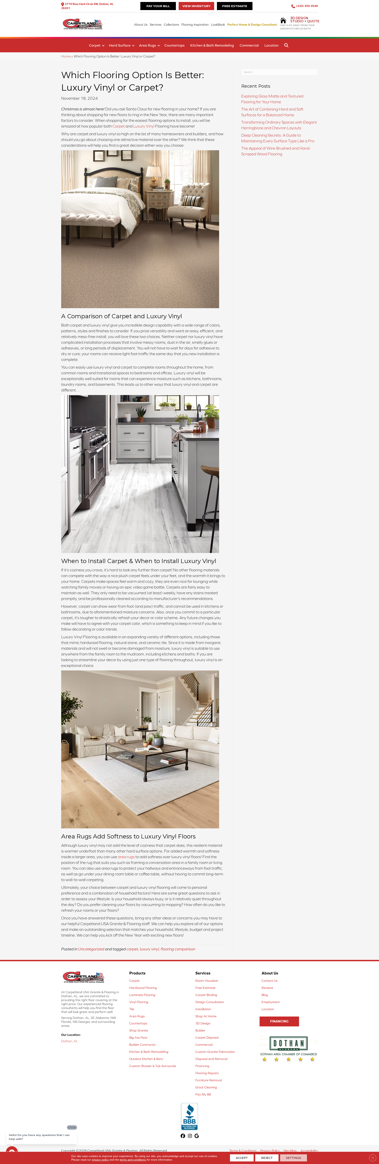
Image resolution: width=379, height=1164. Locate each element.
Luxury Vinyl (143, 126)
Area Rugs (147, 45)
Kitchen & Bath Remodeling (212, 45)
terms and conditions (133, 1159)
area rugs (126, 857)
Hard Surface (119, 45)
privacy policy (100, 1159)
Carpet (94, 45)
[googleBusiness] (197, 1136)
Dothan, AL (69, 1041)
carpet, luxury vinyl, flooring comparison (161, 949)
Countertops (174, 45)
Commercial (249, 45)
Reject (267, 1158)
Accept (242, 1158)
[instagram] (190, 1136)
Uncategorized (91, 949)
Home (65, 56)
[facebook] (183, 1136)
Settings (293, 1158)
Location (272, 45)
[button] (103, 45)
